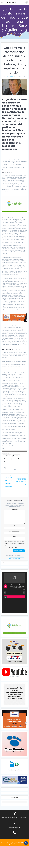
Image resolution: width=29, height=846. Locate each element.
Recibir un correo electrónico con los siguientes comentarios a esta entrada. (15, 542)
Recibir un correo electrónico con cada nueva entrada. (15, 546)
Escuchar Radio (14, 797)
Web (14, 536)
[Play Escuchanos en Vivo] (5, 586)
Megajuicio (8, 467)
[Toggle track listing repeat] (5, 592)
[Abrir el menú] (4, 451)
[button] (23, 597)
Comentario (14, 509)
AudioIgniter (17, 610)
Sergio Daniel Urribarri (18, 467)
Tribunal (14, 469)
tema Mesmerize (15, 844)
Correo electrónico (14, 531)
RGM (7, 76)
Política (12, 76)
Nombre (14, 525)
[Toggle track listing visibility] (24, 592)
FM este (8, 2)
